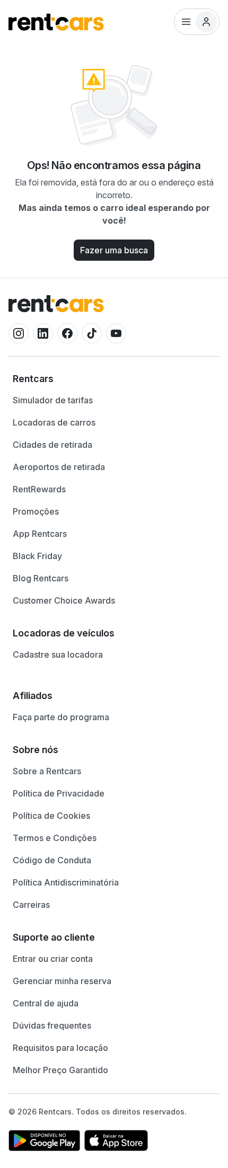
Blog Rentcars (40, 578)
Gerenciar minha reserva (62, 981)
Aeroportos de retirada (59, 467)
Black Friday (37, 556)
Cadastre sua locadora (58, 654)
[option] (114, 378)
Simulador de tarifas (53, 400)
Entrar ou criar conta (53, 958)
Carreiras (31, 904)
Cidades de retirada (52, 444)
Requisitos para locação (60, 1047)
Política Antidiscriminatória (66, 882)
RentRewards (39, 489)
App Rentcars (40, 533)
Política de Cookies (51, 815)
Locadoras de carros (54, 422)
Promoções (36, 511)
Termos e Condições (55, 838)
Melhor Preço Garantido (60, 1070)
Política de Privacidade (58, 793)
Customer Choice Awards (64, 600)
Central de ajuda (45, 1003)
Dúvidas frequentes (52, 1025)
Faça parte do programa (61, 717)
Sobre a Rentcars (47, 771)
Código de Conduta (52, 860)
